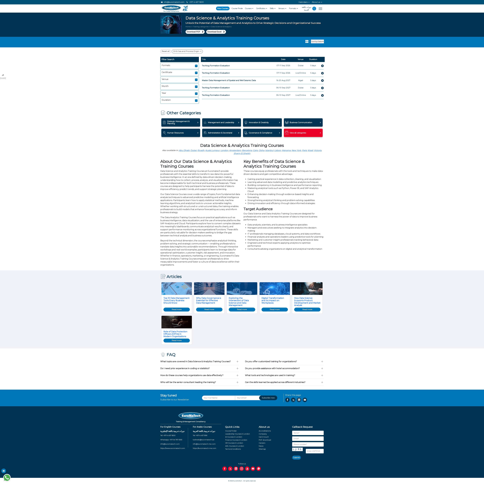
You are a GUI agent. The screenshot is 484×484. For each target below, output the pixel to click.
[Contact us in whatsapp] (258, 468)
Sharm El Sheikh (242, 153)
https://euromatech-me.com (204, 448)
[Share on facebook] (287, 400)
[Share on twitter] (293, 400)
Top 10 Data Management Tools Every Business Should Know (176, 300)
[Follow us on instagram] (241, 468)
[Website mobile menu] (319, 9)
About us (316, 2)
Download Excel (214, 32)
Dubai (193, 150)
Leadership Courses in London (237, 434)
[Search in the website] (314, 8)
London (224, 150)
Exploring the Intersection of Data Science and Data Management (239, 302)
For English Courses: (170, 427)
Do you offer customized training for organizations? (271, 361)
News (261, 446)
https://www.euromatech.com (172, 448)
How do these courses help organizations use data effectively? (191, 375)
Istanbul (269, 150)
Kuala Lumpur (212, 150)
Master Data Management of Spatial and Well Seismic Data (229, 80)
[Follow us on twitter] (230, 468)
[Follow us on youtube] (247, 468)
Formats (292, 8)
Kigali (310, 150)
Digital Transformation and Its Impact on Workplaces (273, 300)
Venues (281, 8)
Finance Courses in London (236, 440)
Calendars (303, 2)
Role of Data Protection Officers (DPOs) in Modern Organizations (175, 334)
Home (188, 27)
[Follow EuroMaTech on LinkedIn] (3, 471)
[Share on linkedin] (299, 400)
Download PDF (193, 32)
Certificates (261, 8)
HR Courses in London (234, 443)
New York (296, 150)
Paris (304, 150)
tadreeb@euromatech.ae (203, 440)
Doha (261, 150)
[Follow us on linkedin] (236, 468)
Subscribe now (268, 398)
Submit (296, 457)
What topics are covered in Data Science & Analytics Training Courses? (195, 361)
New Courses (222, 8)
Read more (177, 309)
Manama (286, 150)
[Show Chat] (7, 478)
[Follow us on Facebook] (224, 468)
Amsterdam (235, 150)
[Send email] (253, 468)
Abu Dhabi (184, 150)
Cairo (255, 150)
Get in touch (264, 437)
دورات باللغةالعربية (306, 8)
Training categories (201, 27)
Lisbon (277, 150)
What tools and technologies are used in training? (270, 375)
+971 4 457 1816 (201, 435)
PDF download (265, 440)
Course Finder (237, 8)
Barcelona (247, 150)
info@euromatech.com (173, 2)
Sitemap (262, 449)
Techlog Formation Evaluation (216, 66)
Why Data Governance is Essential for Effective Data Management (208, 300)
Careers (262, 443)
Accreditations (265, 431)
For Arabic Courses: (202, 427)
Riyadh (200, 150)
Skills (272, 8)
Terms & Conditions (233, 449)
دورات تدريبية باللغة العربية (204, 431)
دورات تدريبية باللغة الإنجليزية (172, 431)
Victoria (317, 150)
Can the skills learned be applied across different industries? (275, 382)
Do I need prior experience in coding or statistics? (185, 368)
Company (263, 434)
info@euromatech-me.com (204, 444)
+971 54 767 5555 (176, 440)
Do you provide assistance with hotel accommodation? (272, 368)
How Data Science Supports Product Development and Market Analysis (307, 302)
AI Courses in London (233, 437)
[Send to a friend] (305, 400)
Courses (248, 8)
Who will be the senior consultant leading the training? (188, 382)
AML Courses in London (234, 446)
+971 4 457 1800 (196, 2)
